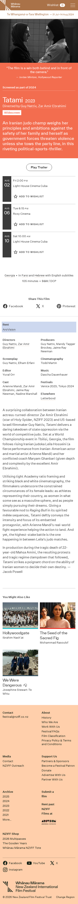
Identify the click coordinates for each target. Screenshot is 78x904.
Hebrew (39, 275)
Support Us (49, 756)
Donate (46, 770)
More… (7, 819)
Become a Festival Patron (58, 766)
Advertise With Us (53, 775)
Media (7, 756)
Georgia (10, 275)
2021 (6, 815)
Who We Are (50, 722)
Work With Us (51, 727)
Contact (8, 712)
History (46, 717)
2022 (6, 810)
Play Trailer (39, 167)
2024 (32, 87)
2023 (6, 806)
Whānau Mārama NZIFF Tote (22, 848)
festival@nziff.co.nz (15, 717)
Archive (8, 792)
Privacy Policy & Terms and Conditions (56, 742)
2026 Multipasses (14, 839)
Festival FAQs (50, 731)
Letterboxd (48, 398)
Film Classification (53, 736)
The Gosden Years (15, 843)
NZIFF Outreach (13, 766)
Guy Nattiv (28, 106)
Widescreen (12, 112)
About (46, 712)
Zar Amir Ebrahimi (52, 106)
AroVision (9, 329)
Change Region (65, 897)
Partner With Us (52, 779)
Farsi (25, 275)
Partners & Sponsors (55, 761)
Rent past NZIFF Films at (48, 808)
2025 (6, 796)
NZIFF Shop (11, 834)
